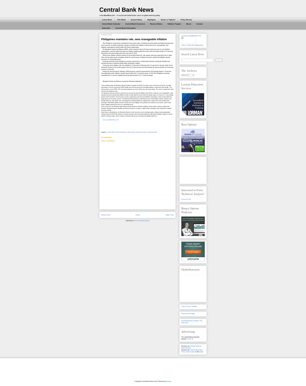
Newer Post (105, 215)
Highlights (151, 20)
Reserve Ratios (156, 24)
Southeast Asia (152, 132)
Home (138, 215)
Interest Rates (136, 20)
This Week (121, 20)
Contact (199, 24)
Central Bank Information (125, 28)
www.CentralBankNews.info (110, 120)
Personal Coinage (188, 313)
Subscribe (106, 28)
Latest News (107, 20)
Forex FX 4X (186, 199)
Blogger (168, 381)
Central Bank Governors (135, 24)
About (188, 24)
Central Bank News (126, 9)
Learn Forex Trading (189, 306)
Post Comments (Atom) (141, 221)
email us (190, 339)
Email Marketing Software (190, 321)
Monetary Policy (141, 132)
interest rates (131, 132)
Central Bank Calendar (111, 24)
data (201, 352)
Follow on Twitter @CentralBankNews (192, 45)
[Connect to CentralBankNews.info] (188, 43)
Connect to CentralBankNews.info (191, 35)
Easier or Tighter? (168, 20)
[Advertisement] (144, 202)
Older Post (170, 215)
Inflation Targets (174, 24)
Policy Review (186, 20)
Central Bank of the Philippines (116, 132)
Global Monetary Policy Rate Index (192, 351)
